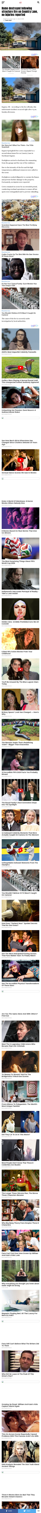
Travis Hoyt (8, 20)
